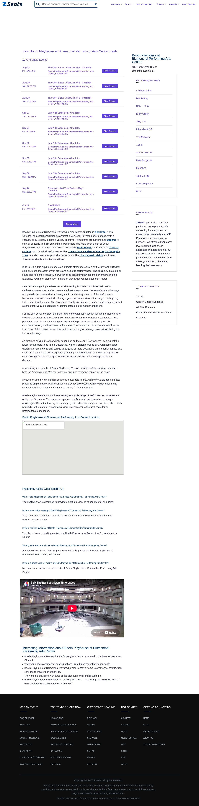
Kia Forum (55, 764)
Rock (124, 751)
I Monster (141, 317)
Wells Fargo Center (61, 744)
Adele (139, 144)
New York (92, 718)
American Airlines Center (64, 731)
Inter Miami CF (144, 129)
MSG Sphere (56, 718)
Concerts (115, 4)
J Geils (140, 296)
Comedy (173, 4)
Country (126, 718)
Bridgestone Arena (60, 758)
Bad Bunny (142, 98)
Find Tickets (109, 71)
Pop (123, 744)
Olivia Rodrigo (143, 90)
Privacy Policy (151, 731)
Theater (160, 4)
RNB (123, 758)
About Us (148, 738)
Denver (91, 758)
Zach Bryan (26, 751)
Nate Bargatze (144, 160)
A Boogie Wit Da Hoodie (32, 758)
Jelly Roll (141, 121)
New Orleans (94, 731)
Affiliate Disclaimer (154, 744)
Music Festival (129, 738)
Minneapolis (93, 744)
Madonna (141, 168)
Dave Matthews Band (31, 764)
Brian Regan (84, 247)
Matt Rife (25, 725)
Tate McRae (142, 175)
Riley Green (142, 113)
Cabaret (111, 240)
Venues (36, 39)
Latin (123, 764)
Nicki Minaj (26, 744)
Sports (128, 4)
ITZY (138, 191)
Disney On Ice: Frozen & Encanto (154, 312)
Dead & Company (28, 731)
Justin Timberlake (29, 738)
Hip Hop (125, 725)
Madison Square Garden (63, 725)
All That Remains (145, 307)
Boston (91, 725)
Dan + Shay (142, 106)
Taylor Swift (27, 718)
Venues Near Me (144, 4)
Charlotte (100, 232)
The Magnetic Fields (91, 255)
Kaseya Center (58, 738)
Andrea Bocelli (144, 152)
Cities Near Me (188, 4)
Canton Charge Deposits (149, 301)
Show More (72, 224)
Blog (146, 725)
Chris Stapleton (144, 183)
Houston (92, 764)
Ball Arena (56, 751)
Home (25, 39)
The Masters (143, 137)
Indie (123, 731)
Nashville (92, 738)
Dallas (90, 751)
